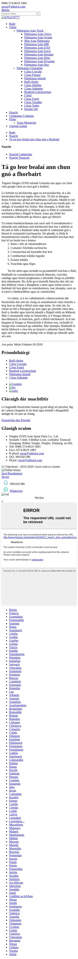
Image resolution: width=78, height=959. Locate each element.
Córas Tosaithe (33, 102)
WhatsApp (16, 490)
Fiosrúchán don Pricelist (16, 420)
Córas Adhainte (33, 88)
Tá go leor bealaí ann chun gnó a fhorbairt (34, 139)
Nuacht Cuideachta (20, 154)
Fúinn (12, 119)
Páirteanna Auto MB (36, 44)
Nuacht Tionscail (19, 157)
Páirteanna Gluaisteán (30, 68)
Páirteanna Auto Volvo (37, 34)
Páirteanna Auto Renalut (38, 54)
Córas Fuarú (31, 98)
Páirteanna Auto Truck (30, 30)
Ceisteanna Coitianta (21, 115)
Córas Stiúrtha (32, 85)
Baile (12, 23)
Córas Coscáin (33, 71)
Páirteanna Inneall (35, 78)
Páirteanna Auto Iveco (37, 51)
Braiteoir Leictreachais (37, 92)
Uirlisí (28, 95)
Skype (5, 476)
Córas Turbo (31, 105)
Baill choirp (31, 81)
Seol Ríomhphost (12, 473)
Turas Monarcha (26, 122)
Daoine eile (31, 109)
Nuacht (13, 112)
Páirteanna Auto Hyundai (39, 61)
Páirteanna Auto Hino (37, 57)
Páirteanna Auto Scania (38, 37)
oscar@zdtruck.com (32, 453)
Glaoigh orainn (18, 126)
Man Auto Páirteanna (37, 40)
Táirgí (12, 27)
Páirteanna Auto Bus (36, 64)
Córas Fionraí (32, 75)
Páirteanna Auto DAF (37, 47)
